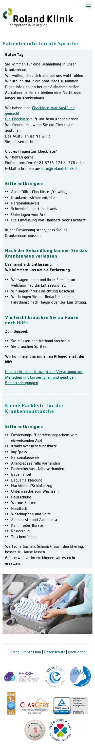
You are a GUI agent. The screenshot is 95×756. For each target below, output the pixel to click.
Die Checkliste (17, 119)
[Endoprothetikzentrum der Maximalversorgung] (55, 686)
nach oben (77, 652)
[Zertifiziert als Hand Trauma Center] (22, 686)
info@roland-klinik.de (60, 169)
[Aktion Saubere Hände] (35, 740)
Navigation (88, 7)
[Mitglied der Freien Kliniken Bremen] (60, 740)
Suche (15, 652)
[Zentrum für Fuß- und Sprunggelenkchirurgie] (80, 686)
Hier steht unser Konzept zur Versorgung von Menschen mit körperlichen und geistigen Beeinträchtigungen (44, 377)
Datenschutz (54, 652)
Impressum (32, 652)
